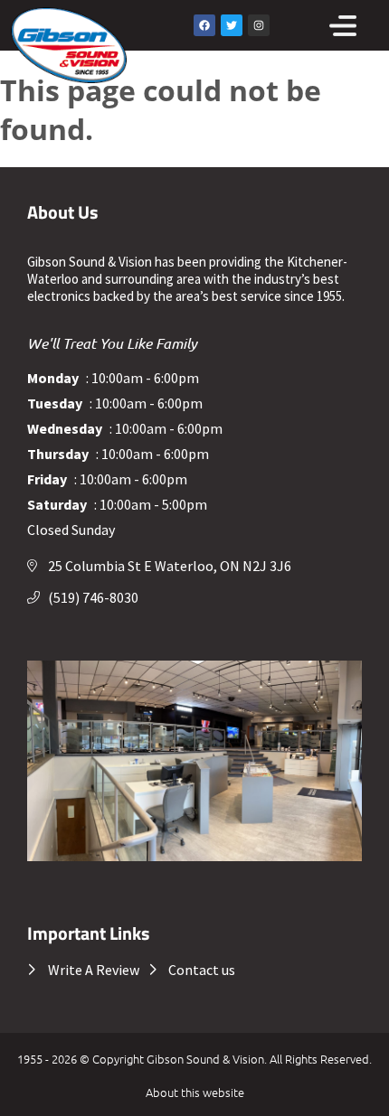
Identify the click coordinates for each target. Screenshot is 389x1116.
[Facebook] (204, 25)
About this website (195, 1092)
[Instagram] (259, 25)
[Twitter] (231, 25)
